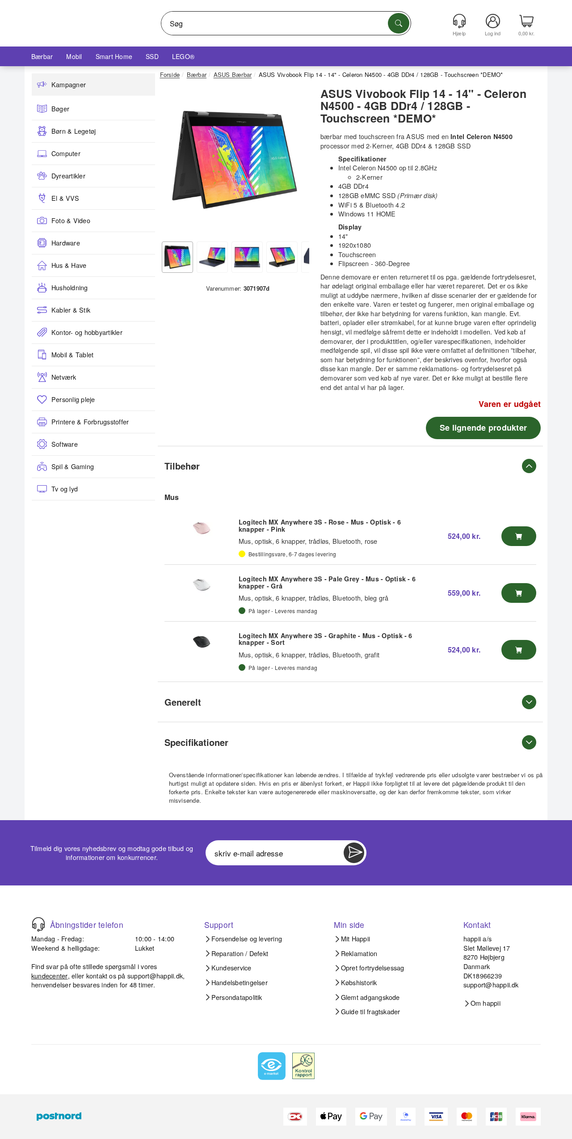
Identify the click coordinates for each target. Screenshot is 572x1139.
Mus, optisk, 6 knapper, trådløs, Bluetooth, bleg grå (313, 597)
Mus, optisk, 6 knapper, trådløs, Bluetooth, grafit (309, 654)
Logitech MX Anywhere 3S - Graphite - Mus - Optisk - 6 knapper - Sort (325, 639)
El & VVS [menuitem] (65, 198)
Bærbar (42, 56)
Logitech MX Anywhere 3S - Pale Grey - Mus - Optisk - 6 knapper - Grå (327, 582)
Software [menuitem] (64, 444)
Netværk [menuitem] (63, 377)
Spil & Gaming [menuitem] (72, 466)
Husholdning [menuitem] (69, 287)
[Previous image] (173, 162)
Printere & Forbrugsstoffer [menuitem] (90, 421)
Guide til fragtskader (370, 1011)
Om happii (485, 1003)
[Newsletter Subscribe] (354, 853)
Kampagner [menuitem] (68, 84)
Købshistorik (359, 982)
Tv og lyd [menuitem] (64, 488)
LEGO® (183, 56)
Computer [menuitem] (65, 153)
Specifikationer (196, 742)
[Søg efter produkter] (398, 23)
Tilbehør (182, 465)
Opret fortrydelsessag (372, 967)
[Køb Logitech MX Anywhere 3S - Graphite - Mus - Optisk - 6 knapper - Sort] (518, 650)
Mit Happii (355, 938)
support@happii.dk (155, 975)
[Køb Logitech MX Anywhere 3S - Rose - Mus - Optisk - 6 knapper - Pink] (518, 536)
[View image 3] (247, 257)
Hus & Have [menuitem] (68, 265)
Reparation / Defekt (240, 953)
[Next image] (296, 162)
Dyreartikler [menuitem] (68, 175)
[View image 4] (282, 257)
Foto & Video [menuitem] (70, 220)
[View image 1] (177, 257)
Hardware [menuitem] (65, 242)
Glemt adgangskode (370, 997)
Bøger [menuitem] (60, 108)
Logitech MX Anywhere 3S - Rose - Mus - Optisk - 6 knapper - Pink (320, 525)
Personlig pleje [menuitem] (73, 399)
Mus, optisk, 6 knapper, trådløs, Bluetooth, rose (308, 541)
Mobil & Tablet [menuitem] (72, 354)
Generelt (182, 701)
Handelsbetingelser (239, 982)
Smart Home (114, 56)
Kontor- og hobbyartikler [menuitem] (86, 332)
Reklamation (359, 953)
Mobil (74, 56)
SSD (152, 56)
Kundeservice (231, 967)
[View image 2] (212, 257)
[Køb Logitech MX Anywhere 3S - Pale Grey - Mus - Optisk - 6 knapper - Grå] (518, 593)
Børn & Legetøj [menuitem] (73, 131)
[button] (234, 160)
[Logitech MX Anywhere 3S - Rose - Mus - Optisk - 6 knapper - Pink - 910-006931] (201, 528)
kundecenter (49, 975)
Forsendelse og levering (246, 938)
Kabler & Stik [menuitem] (70, 309)
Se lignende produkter (483, 427)
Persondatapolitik (236, 997)
